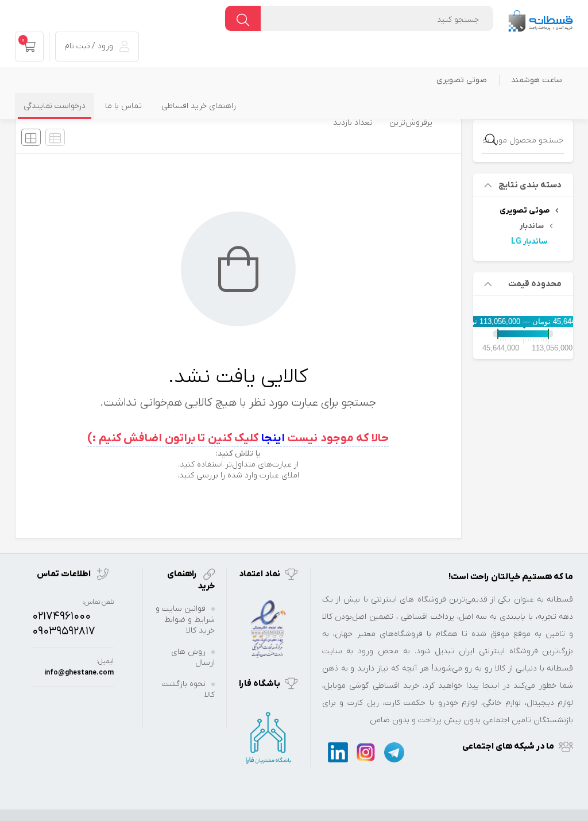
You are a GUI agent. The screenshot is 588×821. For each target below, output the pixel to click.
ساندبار (532, 226)
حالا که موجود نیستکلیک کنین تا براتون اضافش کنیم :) (238, 438)
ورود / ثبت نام (89, 46)
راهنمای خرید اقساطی (198, 106)
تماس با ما (123, 106)
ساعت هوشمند (536, 80)
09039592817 (63, 631)
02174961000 (61, 616)
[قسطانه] (540, 18)
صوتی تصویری (461, 80)
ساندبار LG (529, 241)
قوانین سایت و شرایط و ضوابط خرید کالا (185, 619)
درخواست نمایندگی (55, 106)
